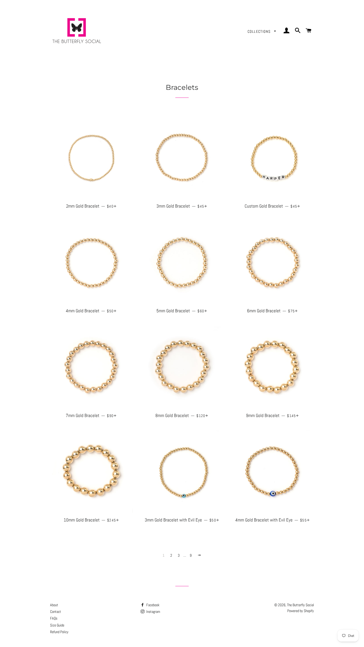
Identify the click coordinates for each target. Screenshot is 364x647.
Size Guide (57, 625)
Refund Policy (59, 631)
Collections (260, 31)
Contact (55, 611)
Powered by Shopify (300, 610)
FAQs (53, 618)
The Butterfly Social (300, 604)
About (54, 604)
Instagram (152, 611)
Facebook (152, 604)
